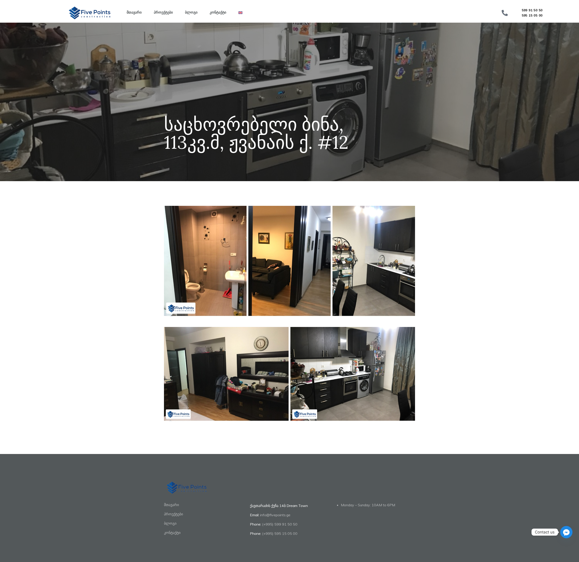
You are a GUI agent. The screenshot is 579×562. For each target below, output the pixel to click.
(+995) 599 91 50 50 (279, 524)
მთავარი (134, 12)
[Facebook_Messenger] (566, 532)
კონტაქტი (218, 12)
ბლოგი (191, 12)
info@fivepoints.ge (275, 515)
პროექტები (163, 12)
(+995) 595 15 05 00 (279, 533)
